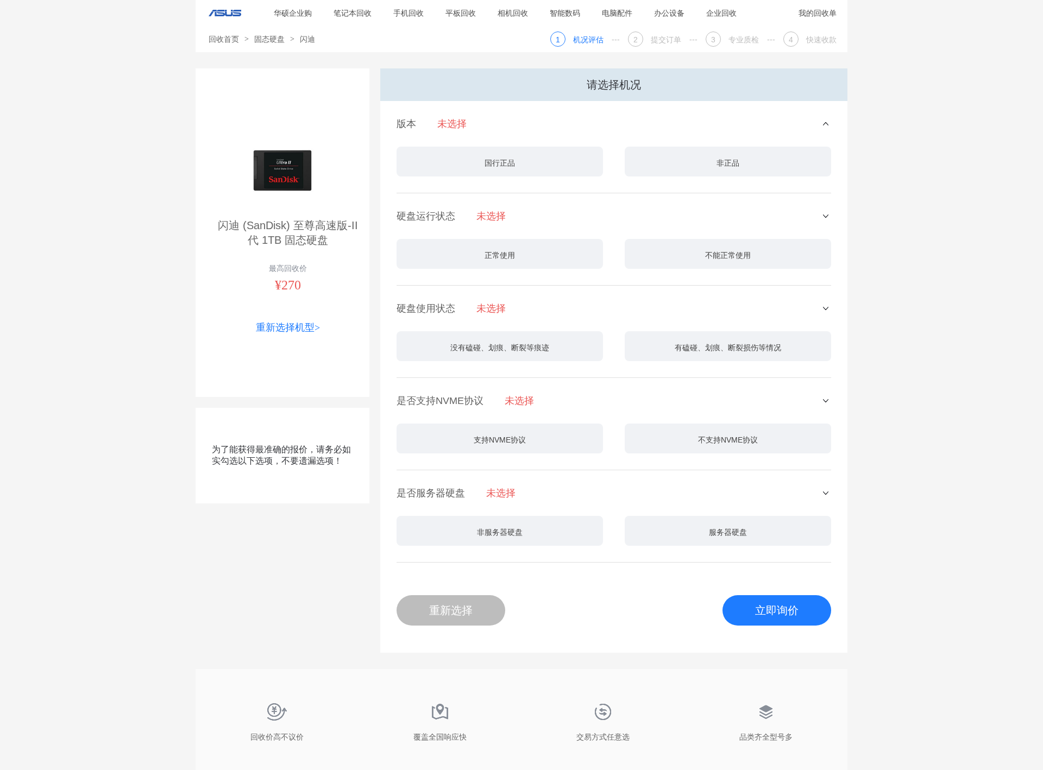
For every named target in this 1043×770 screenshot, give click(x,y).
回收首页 (224, 39)
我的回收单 (818, 13)
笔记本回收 (353, 13)
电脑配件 (617, 13)
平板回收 (460, 13)
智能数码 (565, 13)
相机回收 (513, 13)
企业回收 (721, 13)
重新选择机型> (288, 327)
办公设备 (669, 13)
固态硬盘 (269, 39)
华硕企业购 (293, 13)
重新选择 (451, 610)
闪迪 (307, 39)
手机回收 (408, 13)
